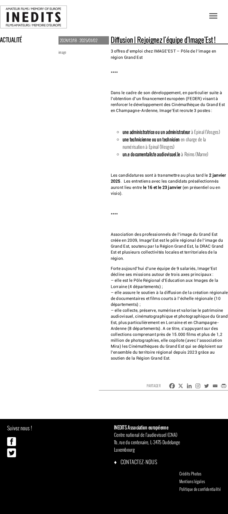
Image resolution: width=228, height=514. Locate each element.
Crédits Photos (190, 474)
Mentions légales (192, 481)
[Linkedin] (189, 386)
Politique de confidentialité (200, 489)
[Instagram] (198, 386)
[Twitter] (206, 386)
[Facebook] (172, 386)
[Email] (215, 386)
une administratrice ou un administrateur (156, 132)
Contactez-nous (138, 462)
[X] (180, 386)
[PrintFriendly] (223, 386)
